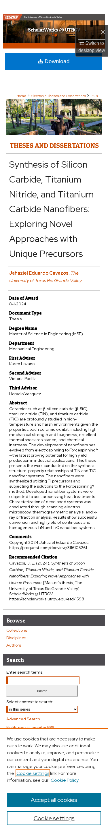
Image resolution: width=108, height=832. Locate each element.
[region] (54, 780)
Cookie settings (32, 773)
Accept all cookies (54, 800)
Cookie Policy (65, 780)
